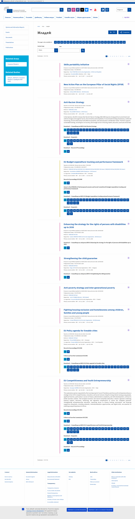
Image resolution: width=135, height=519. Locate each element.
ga (99, 130)
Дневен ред (38, 17)
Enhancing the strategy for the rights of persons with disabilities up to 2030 (95, 226)
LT (93, 42)
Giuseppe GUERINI (74, 388)
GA (80, 42)
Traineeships (93, 479)
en (84, 130)
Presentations (10, 42)
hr (102, 130)
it (105, 140)
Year (60, 46)
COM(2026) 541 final (72, 234)
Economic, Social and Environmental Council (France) (119, 486)
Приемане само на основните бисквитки (100, 509)
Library (27, 479)
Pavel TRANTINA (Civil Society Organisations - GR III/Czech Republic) (85, 72)
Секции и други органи (84, 17)
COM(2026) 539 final (72, 266)
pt (127, 130)
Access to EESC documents (53, 490)
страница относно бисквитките (35, 511)
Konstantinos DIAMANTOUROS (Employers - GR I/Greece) (83, 171)
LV (89, 42)
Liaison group (114, 480)
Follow (128, 64)
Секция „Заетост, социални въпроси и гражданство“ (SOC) (16, 79)
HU (96, 42)
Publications (9, 47)
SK (118, 42)
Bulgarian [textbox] (120, 10)
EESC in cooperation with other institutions (118, 477)
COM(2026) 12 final (72, 109)
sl (74, 133)
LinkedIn (69, 10)
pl (124, 130)
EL (77, 42)
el (80, 130)
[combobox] (124, 10)
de (77, 130)
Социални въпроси (13, 64)
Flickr (91, 10)
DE (68, 42)
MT (99, 42)
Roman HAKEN (74, 342)
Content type (41, 46)
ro (68, 133)
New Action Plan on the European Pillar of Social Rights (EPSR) (94, 84)
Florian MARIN (73, 340)
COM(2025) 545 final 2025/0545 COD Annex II (115, 169)
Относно (8, 17)
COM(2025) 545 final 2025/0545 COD (76, 169)
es (87, 130)
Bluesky (86, 10)
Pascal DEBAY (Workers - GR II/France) (78, 112)
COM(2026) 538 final (72, 295)
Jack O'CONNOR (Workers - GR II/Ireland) (79, 297)
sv (77, 133)
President (59, 17)
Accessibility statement (53, 502)
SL (121, 42)
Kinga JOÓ (72, 268)
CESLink (113, 483)
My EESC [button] (127, 17)
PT (108, 42)
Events (8, 32)
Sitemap (71, 477)
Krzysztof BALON (75, 299)
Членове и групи (69, 17)
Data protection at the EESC (53, 477)
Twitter (82, 10)
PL (105, 42)
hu (105, 130)
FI (111, 42)
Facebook (78, 10)
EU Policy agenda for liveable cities (80, 330)
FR (74, 42)
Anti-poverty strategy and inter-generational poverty (89, 287)
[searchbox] (48, 50)
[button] (124, 32)
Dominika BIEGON (75, 173)
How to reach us (8, 477)
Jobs (91, 477)
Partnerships (93, 484)
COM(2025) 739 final (72, 338)
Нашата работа (18, 17)
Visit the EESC (8, 479)
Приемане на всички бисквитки (77, 509)
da (74, 130)
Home (39, 26)
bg (68, 130)
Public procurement (94, 482)
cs (71, 130)
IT (86, 42)
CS (58, 42)
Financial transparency (52, 493)
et (90, 130)
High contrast (103, 10)
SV (124, 42)
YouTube (95, 10)
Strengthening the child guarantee (80, 258)
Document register (30, 477)
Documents (9, 37)
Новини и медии (49, 17)
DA (61, 42)
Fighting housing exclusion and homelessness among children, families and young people (94, 311)
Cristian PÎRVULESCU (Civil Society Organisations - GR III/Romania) (85, 320)
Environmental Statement (53, 479)
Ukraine (95, 17)
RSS (114, 32)
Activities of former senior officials (55, 499)
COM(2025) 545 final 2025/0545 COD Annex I (95, 169)
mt (118, 130)
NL (102, 42)
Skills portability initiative (76, 64)
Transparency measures (53, 488)
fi (93, 130)
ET (71, 42)
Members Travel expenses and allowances (54, 496)
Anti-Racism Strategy (74, 102)
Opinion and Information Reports (15, 27)
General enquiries (9, 482)
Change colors (107, 10)
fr (96, 130)
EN (64, 42)
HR (83, 42)
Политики (29, 17)
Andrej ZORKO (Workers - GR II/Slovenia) (79, 92)
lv (115, 130)
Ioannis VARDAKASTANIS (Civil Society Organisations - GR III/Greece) (85, 237)
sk (71, 133)
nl (121, 130)
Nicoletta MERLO (75, 74)
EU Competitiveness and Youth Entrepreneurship (87, 380)
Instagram (73, 10)
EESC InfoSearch (30, 482)
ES (55, 42)
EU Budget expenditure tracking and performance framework (93, 162)
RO (115, 42)
